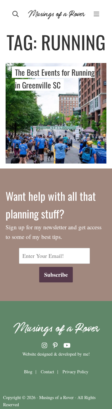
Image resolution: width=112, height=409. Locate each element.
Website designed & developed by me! (56, 354)
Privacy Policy (75, 372)
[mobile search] (15, 13)
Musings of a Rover (56, 13)
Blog (28, 372)
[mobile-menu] (96, 13)
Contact (47, 372)
